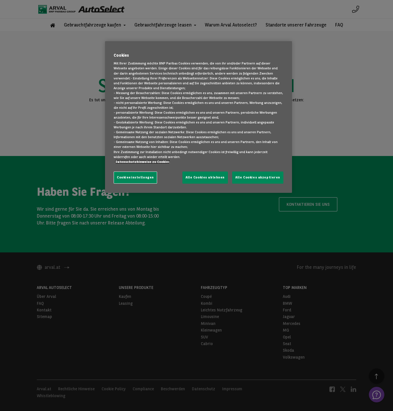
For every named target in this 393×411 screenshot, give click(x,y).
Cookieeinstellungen (135, 177)
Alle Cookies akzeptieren (257, 177)
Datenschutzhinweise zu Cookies (142, 162)
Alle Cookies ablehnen (205, 177)
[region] (198, 117)
